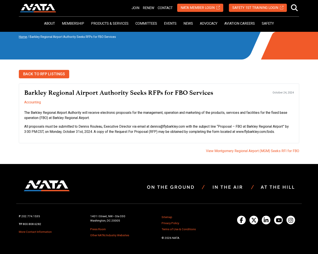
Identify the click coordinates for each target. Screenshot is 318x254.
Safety (268, 23)
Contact (165, 8)
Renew (148, 8)
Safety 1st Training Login (255, 8)
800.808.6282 (32, 224)
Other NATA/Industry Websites (109, 235)
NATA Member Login (198, 8)
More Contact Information (35, 231)
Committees (146, 23)
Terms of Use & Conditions (179, 229)
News (188, 23)
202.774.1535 (30, 216)
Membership (73, 23)
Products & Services (109, 23)
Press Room (98, 229)
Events (170, 23)
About (49, 23)
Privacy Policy (170, 223)
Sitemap (167, 217)
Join (135, 8)
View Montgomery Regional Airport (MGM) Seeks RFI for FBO (252, 151)
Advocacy (208, 23)
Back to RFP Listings (44, 74)
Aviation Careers (239, 23)
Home (23, 37)
